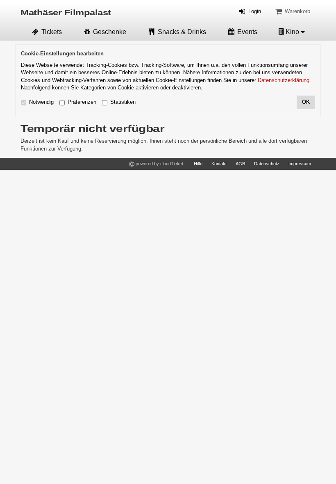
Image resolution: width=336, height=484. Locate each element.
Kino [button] (292, 31)
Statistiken (123, 102)
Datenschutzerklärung (283, 80)
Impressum (299, 163)
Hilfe (198, 163)
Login (254, 11)
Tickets (51, 31)
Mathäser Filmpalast (65, 12)
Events (246, 31)
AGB (240, 163)
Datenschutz (266, 163)
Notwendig (41, 102)
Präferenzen (82, 102)
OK (306, 102)
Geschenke (108, 31)
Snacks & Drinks (181, 31)
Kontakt (219, 163)
